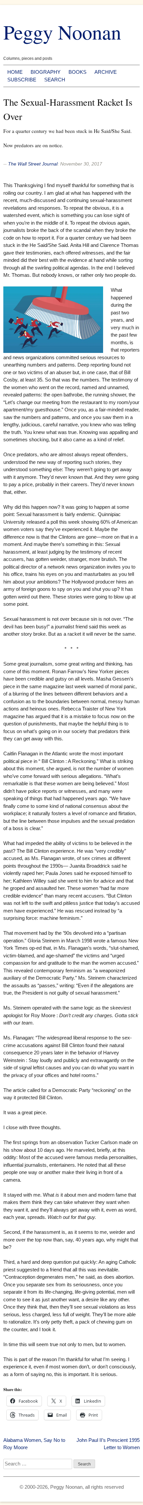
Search (54, 79)
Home (15, 72)
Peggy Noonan (62, 31)
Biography (46, 72)
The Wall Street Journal (33, 163)
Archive (105, 72)
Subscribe (21, 79)
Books (77, 72)
